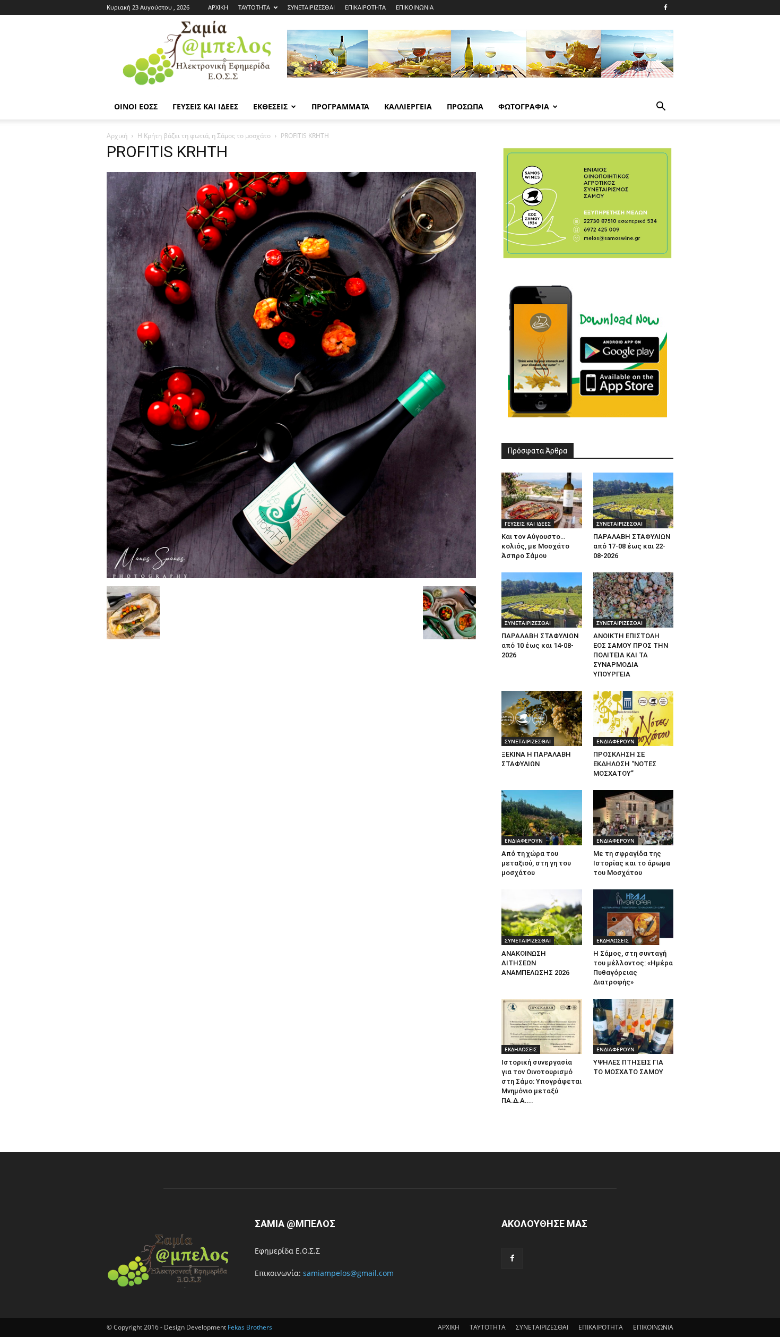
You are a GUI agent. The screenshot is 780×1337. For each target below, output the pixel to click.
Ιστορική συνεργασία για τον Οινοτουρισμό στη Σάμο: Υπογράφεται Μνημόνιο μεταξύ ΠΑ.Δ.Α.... (541, 1081)
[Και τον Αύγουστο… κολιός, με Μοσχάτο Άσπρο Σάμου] (541, 500)
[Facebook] (665, 7)
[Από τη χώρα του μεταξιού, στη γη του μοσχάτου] (541, 817)
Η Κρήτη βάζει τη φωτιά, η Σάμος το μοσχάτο (204, 135)
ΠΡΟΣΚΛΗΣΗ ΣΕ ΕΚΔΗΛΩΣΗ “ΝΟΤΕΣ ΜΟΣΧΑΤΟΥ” (624, 763)
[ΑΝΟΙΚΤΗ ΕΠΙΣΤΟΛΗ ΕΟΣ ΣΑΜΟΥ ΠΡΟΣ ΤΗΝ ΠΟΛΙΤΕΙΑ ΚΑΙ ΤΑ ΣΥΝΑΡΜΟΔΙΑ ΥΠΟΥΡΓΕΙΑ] (633, 600)
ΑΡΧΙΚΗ (218, 7)
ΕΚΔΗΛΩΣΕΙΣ (612, 940)
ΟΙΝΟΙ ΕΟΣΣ (136, 106)
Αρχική (117, 135)
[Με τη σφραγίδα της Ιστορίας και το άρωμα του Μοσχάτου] (633, 817)
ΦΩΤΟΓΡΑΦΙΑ (523, 106)
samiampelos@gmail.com (348, 1273)
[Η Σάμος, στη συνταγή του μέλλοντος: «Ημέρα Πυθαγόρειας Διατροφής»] (633, 917)
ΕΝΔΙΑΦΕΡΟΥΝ (615, 741)
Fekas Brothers (249, 1327)
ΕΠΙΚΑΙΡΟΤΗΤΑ (365, 7)
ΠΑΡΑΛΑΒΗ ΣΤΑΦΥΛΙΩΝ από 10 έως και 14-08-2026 (539, 645)
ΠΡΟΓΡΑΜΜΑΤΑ (340, 106)
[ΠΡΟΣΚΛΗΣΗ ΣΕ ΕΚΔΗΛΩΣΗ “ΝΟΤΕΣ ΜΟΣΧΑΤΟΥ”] (633, 718)
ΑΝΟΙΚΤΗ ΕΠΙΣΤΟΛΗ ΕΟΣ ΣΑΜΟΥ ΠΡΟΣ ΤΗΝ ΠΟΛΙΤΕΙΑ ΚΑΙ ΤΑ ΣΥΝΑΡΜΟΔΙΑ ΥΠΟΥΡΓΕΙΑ (630, 655)
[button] (660, 107)
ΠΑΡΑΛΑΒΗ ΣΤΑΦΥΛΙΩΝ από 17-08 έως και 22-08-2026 (631, 546)
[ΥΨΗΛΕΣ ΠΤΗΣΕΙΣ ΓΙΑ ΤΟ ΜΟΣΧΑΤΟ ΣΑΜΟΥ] (633, 1026)
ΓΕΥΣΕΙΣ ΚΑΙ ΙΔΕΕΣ (205, 106)
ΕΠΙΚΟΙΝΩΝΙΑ (415, 7)
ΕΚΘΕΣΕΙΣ (270, 106)
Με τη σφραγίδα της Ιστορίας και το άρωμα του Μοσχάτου (631, 863)
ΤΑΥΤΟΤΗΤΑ (254, 7)
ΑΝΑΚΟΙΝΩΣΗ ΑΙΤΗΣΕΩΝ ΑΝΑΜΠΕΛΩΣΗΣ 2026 (535, 962)
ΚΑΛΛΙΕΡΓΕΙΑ (408, 106)
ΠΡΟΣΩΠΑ (465, 106)
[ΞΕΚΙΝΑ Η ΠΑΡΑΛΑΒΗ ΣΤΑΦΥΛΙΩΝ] (541, 718)
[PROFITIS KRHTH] (291, 575)
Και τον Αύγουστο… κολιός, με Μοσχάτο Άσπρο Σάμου (535, 546)
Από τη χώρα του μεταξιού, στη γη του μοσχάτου (536, 863)
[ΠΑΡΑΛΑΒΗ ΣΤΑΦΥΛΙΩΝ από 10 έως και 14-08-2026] (541, 600)
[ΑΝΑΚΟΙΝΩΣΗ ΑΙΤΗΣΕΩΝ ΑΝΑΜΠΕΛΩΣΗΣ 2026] (541, 917)
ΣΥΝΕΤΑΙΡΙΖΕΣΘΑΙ (311, 7)
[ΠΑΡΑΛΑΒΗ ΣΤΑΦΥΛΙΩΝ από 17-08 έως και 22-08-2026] (633, 500)
